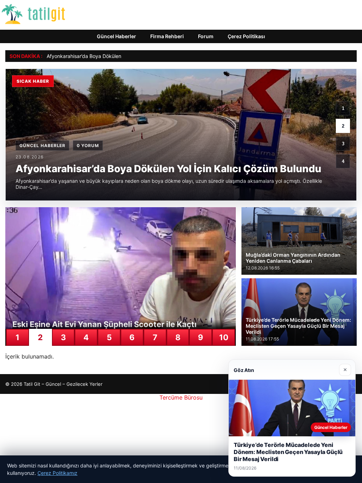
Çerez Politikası (246, 36)
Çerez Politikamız (57, 473)
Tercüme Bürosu (181, 397)
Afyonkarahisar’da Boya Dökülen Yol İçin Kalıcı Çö (103, 56)
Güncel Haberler (116, 36)
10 (223, 337)
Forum (206, 36)
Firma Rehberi (167, 36)
